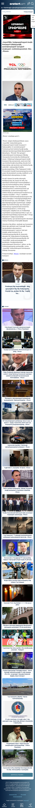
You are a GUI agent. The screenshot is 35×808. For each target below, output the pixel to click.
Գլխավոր (4, 806)
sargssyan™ (26, 800)
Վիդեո (21, 806)
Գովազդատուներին (17, 796)
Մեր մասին (23, 794)
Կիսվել (30, 806)
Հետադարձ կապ (13, 794)
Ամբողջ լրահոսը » (17, 774)
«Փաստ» (16, 253)
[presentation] (28, 260)
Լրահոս (13, 806)
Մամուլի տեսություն (28, 11)
